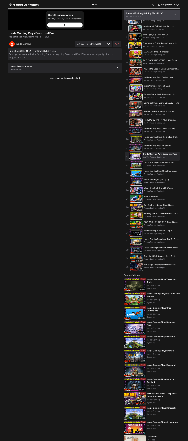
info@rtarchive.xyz (170, 4)
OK (65, 25)
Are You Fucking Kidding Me (29, 36)
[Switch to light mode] (152, 4)
